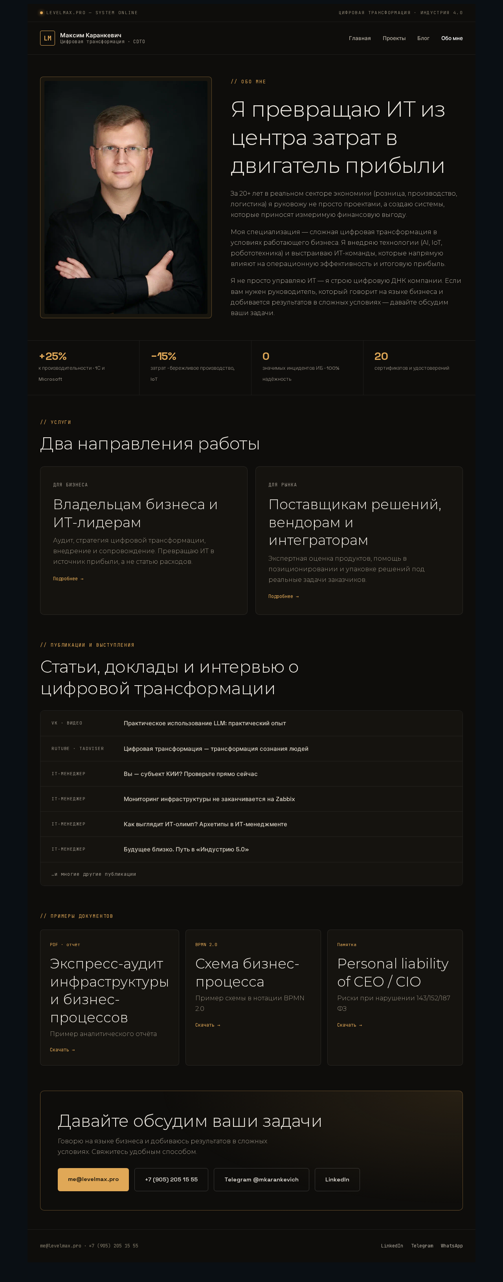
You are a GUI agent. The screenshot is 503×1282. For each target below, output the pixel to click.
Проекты (394, 38)
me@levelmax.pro (93, 1179)
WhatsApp (452, 1246)
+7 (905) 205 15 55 (171, 1179)
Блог (423, 38)
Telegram (422, 1246)
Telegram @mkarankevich (261, 1179)
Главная (360, 38)
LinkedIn (337, 1179)
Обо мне (452, 38)
